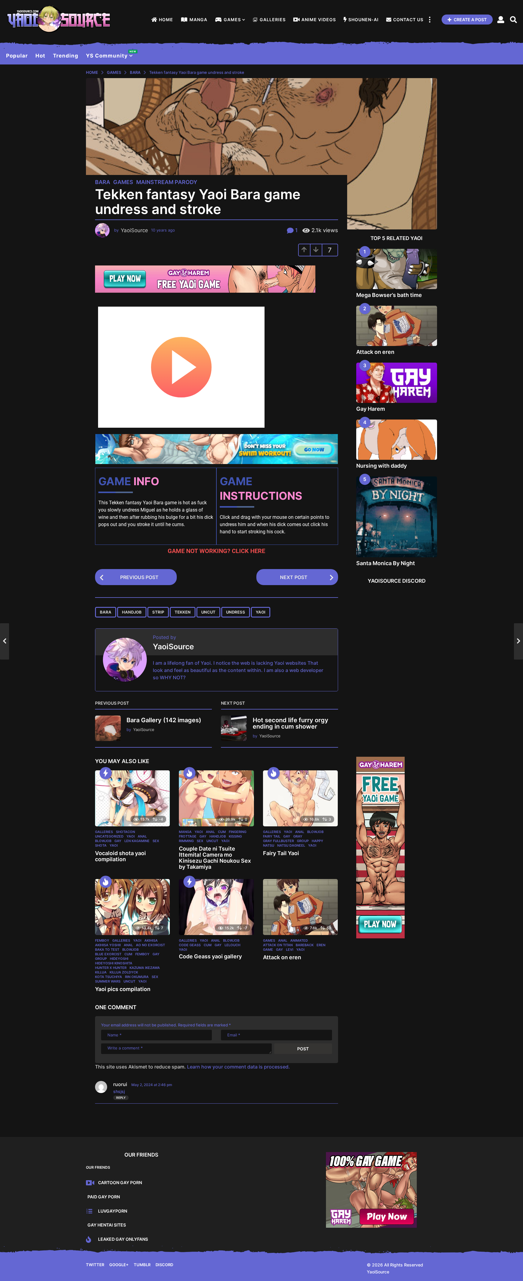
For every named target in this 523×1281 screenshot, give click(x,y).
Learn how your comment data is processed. (238, 1067)
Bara (102, 182)
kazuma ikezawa (145, 968)
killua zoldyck (124, 972)
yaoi (260, 612)
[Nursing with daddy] (396, 440)
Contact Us (408, 19)
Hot (40, 56)
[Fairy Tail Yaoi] (300, 798)
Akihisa (151, 940)
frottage (187, 836)
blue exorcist (108, 954)
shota (101, 845)
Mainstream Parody (166, 182)
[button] (429, 20)
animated (299, 940)
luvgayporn (112, 1210)
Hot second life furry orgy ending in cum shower (290, 723)
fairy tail (271, 836)
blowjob (103, 841)
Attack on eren (282, 957)
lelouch (232, 945)
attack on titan (278, 945)
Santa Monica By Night (385, 563)
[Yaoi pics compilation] (132, 907)
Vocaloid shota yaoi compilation (120, 856)
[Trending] (106, 773)
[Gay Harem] (396, 383)
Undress (235, 612)
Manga (198, 19)
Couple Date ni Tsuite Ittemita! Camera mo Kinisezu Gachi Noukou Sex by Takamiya (215, 857)
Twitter (95, 1264)
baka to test (107, 949)
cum (222, 832)
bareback (305, 945)
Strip (158, 612)
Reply (121, 1097)
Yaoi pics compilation (122, 989)
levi (289, 949)
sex (156, 841)
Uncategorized (109, 836)
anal (142, 836)
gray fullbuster (278, 841)
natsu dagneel (291, 845)
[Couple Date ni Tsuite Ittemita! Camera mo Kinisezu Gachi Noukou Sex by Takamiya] (216, 798)
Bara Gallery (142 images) (164, 720)
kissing (235, 836)
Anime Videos (318, 19)
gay (117, 841)
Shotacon (125, 832)
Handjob (132, 612)
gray (297, 836)
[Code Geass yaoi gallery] (216, 907)
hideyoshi (119, 958)
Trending (65, 56)
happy (317, 841)
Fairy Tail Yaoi (281, 853)
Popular (17, 56)
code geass (190, 945)
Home (166, 19)
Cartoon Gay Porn (120, 1182)
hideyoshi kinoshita (113, 963)
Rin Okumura (137, 977)
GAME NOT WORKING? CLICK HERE (216, 551)
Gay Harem (370, 409)
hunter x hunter (111, 968)
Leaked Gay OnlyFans (123, 1239)
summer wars (107, 981)
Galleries (273, 19)
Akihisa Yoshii (108, 945)
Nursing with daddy (381, 466)
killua (101, 972)
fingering (237, 832)
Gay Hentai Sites (106, 1224)
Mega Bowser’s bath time (389, 295)
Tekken (183, 612)
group (303, 841)
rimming (186, 841)
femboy (142, 954)
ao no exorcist (150, 945)
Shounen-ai (363, 19)
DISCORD (164, 1264)
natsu (268, 845)
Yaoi (131, 836)
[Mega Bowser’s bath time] (396, 269)
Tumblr (142, 1264)
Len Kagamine (137, 841)
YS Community (109, 54)
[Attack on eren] (300, 907)
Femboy (102, 940)
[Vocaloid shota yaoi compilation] (132, 798)
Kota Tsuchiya (108, 977)
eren (321, 945)
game (268, 949)
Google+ (119, 1264)
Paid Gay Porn (103, 1196)
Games (232, 19)
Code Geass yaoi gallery (210, 956)
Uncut (208, 612)
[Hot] (189, 773)
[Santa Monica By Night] (396, 517)
